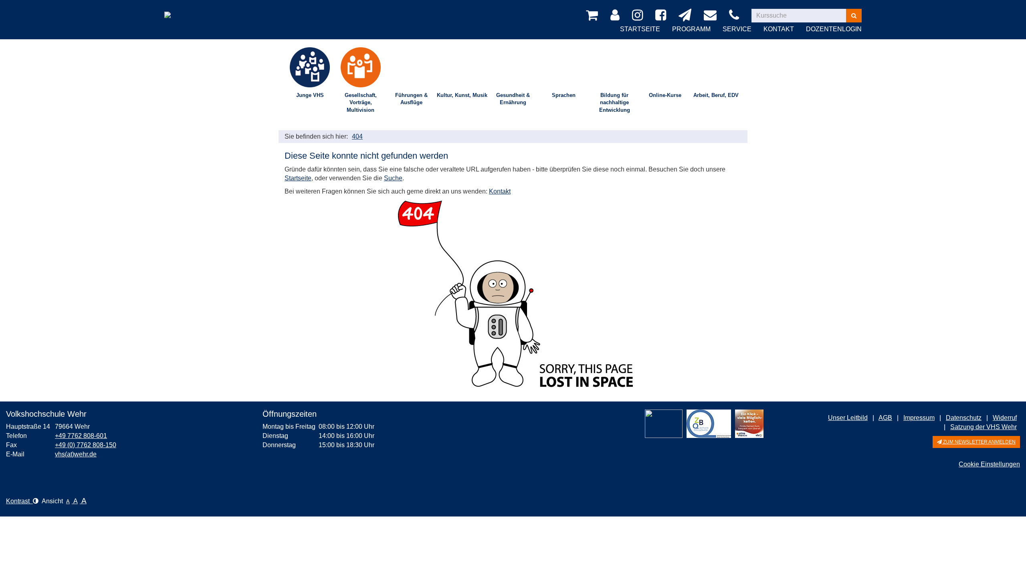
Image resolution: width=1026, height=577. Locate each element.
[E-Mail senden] (711, 15)
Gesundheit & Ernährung (513, 99)
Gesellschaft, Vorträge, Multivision (361, 102)
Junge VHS (310, 95)
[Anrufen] (735, 15)
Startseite (640, 29)
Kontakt (500, 191)
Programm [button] (691, 29)
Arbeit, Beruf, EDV (716, 95)
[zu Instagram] (639, 15)
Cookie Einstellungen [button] (989, 464)
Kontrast (19, 501)
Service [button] (737, 29)
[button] (976, 442)
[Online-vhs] (749, 424)
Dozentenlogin (834, 29)
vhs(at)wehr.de (76, 454)
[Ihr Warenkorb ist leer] (593, 15)
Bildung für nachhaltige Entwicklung (614, 102)
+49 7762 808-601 (81, 435)
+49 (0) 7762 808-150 (85, 445)
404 (357, 136)
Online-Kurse (665, 95)
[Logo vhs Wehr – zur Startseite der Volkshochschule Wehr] (189, 9)
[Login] (616, 15)
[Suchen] (854, 15)
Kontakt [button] (778, 29)
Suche (393, 178)
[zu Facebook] (662, 15)
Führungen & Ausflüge (411, 99)
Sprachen (564, 95)
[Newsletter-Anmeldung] (686, 15)
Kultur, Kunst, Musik (462, 95)
